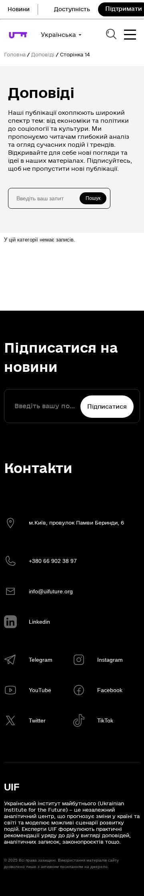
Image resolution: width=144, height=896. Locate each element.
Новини (19, 9)
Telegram (40, 660)
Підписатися (106, 406)
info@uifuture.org (51, 591)
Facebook (109, 690)
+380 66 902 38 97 (53, 561)
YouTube (40, 690)
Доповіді (42, 55)
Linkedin (39, 622)
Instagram (110, 660)
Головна (15, 55)
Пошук (93, 198)
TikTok (105, 720)
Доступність (72, 9)
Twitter (37, 720)
